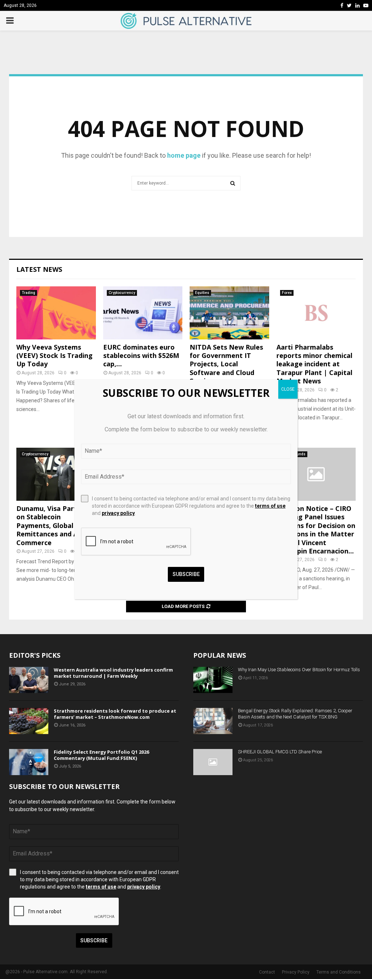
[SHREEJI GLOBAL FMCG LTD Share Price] (212, 762)
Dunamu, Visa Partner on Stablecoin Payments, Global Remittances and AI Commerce (52, 525)
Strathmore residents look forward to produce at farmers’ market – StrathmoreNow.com (115, 714)
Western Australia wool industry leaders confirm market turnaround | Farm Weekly (113, 672)
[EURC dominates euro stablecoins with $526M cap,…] (143, 312)
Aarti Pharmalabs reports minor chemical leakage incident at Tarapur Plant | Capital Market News (314, 364)
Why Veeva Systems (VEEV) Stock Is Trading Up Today (54, 355)
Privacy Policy (296, 972)
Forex (287, 293)
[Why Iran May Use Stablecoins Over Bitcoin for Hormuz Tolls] (212, 680)
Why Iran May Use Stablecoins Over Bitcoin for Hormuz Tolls (299, 669)
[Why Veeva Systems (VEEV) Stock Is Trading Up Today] (56, 312)
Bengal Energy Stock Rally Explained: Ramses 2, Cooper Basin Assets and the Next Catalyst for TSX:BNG (295, 714)
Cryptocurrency (122, 293)
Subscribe (94, 940)
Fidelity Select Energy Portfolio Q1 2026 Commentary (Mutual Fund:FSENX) (101, 755)
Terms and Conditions (338, 972)
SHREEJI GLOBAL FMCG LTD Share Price (280, 751)
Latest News (39, 269)
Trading (28, 293)
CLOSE (288, 389)
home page (184, 155)
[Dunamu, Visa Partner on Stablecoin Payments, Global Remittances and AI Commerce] (56, 474)
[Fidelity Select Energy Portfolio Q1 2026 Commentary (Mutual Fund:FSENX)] (28, 762)
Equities (202, 293)
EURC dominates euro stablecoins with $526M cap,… (141, 355)
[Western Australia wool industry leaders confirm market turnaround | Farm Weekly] (28, 680)
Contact (267, 972)
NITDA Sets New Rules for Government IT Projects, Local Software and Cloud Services (226, 364)
